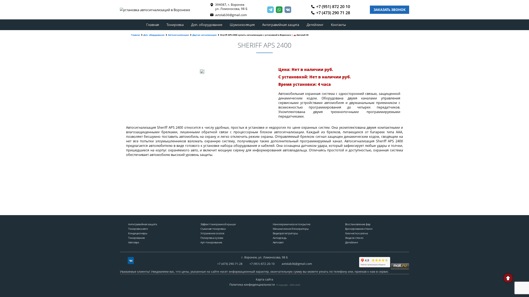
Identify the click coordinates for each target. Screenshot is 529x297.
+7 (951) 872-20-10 (262, 264)
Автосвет (278, 242)
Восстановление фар (358, 224)
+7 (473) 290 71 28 (333, 13)
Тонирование (136, 238)
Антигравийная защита (280, 24)
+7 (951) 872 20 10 (333, 7)
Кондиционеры (137, 233)
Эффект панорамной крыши (218, 224)
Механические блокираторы (291, 229)
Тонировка (175, 24)
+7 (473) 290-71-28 (229, 264)
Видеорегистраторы (285, 233)
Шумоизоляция (242, 24)
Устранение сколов (212, 233)
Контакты (338, 24)
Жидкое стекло (354, 238)
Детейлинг (315, 24)
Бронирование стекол (358, 229)
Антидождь (280, 238)
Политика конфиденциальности (252, 284)
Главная (152, 24)
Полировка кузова (211, 238)
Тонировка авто (138, 229)
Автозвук (133, 242)
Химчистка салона (356, 233)
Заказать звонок (390, 9)
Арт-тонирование (211, 242)
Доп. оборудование (207, 24)
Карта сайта (264, 279)
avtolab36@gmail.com (231, 15)
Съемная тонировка (213, 229)
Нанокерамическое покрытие (291, 224)
